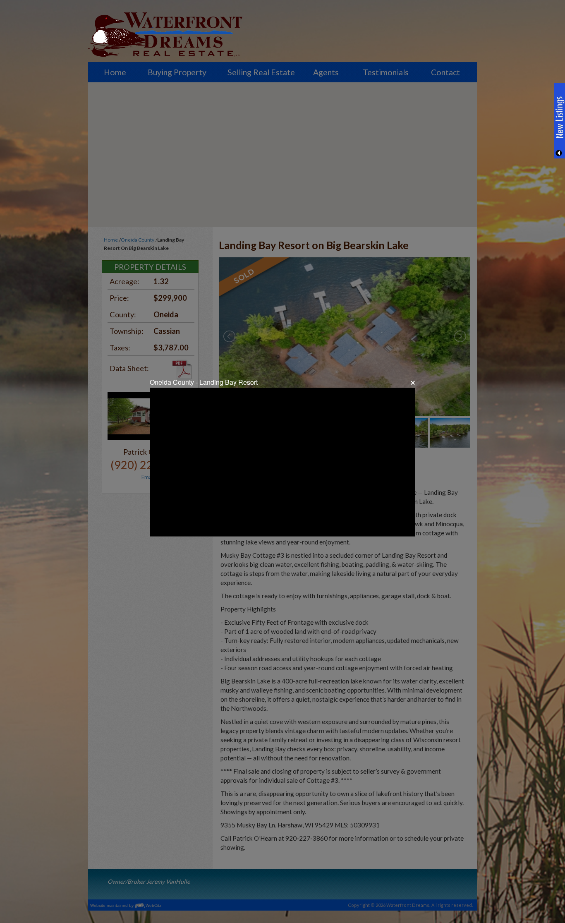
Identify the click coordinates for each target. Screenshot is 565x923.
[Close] (412, 382)
